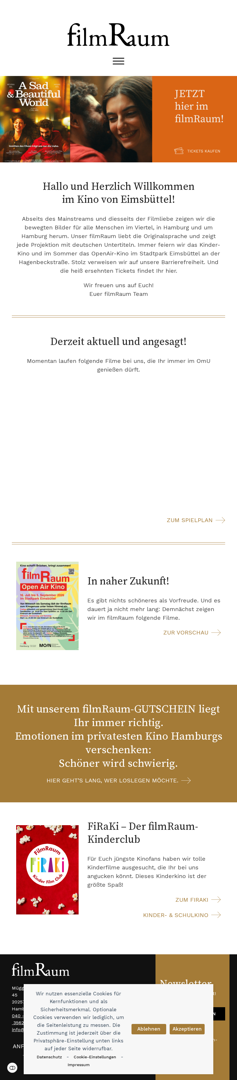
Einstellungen (12, 1068)
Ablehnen (148, 1029)
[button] (118, 61)
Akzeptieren (187, 1029)
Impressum (79, 1064)
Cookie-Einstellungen (95, 1057)
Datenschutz (49, 1057)
